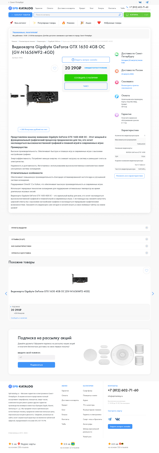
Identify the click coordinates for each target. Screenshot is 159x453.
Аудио (85, 400)
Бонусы (101, 8)
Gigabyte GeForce (54, 41)
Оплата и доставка (21, 253)
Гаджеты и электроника (92, 414)
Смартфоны (87, 390)
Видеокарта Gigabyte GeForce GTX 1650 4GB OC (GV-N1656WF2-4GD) (50, 291)
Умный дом (87, 436)
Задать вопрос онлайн (86, 59)
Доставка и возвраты (66, 8)
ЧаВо (123, 8)
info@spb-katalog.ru (115, 396)
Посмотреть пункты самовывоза (130, 86)
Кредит (82, 8)
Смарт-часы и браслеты (92, 419)
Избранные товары (112, 22)
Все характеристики (21, 246)
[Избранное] (54, 69)
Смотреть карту (115, 411)
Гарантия (38, 8)
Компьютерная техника (27, 41)
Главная (14, 41)
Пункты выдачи (19, 228)
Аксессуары (87, 424)
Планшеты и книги (90, 395)
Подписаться (36, 364)
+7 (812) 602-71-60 (138, 7)
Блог (91, 8)
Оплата (50, 8)
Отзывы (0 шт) (18, 239)
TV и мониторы (89, 405)
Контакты (112, 8)
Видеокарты (41, 41)
